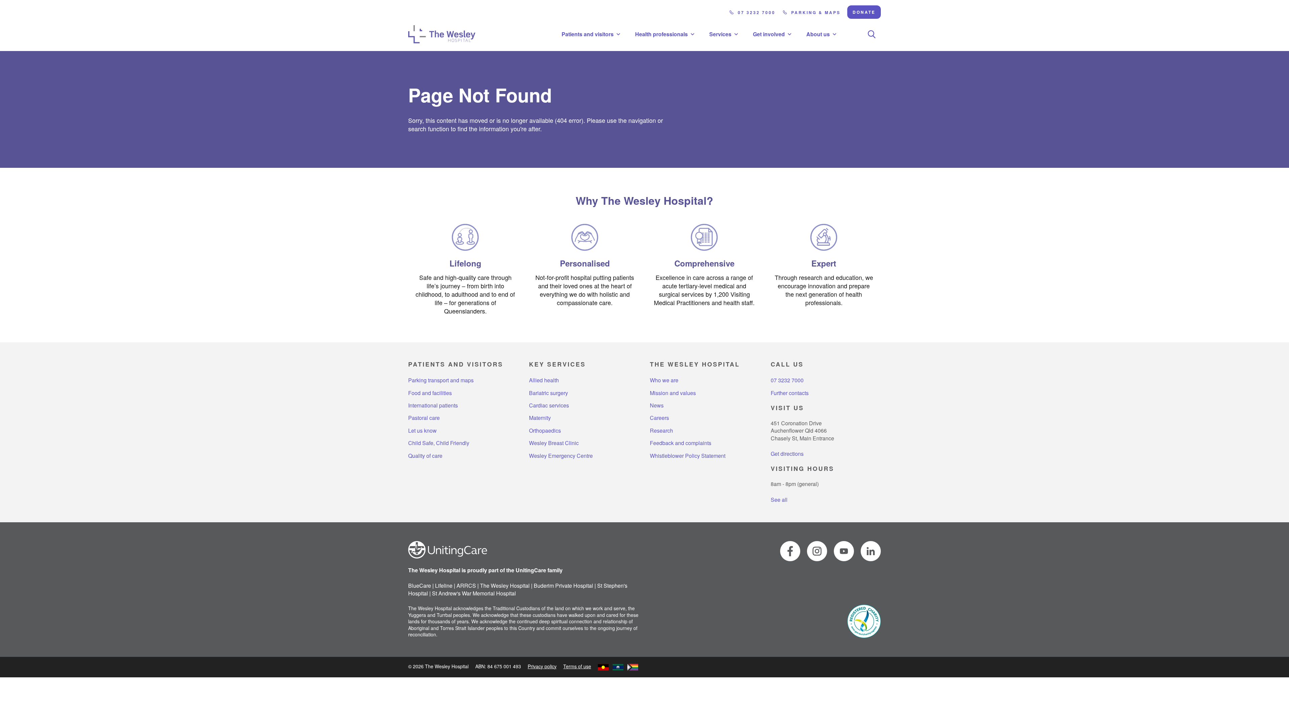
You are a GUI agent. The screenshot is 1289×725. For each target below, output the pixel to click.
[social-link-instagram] (817, 551)
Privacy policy (542, 666)
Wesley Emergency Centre (561, 456)
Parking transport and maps (441, 380)
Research (661, 430)
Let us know (422, 430)
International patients (433, 405)
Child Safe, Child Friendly (438, 443)
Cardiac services (549, 405)
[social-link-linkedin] (871, 551)
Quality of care (425, 456)
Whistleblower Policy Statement (687, 456)
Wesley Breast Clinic (554, 443)
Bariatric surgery (548, 393)
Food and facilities (430, 393)
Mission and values (673, 393)
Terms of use (577, 666)
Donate (864, 12)
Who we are (664, 380)
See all (779, 499)
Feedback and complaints (680, 443)
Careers (659, 418)
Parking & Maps (816, 12)
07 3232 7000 (756, 12)
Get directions (787, 453)
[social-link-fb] (790, 551)
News (657, 405)
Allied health (544, 380)
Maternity (540, 418)
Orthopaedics (545, 430)
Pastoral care (424, 418)
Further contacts (790, 393)
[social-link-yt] (844, 551)
